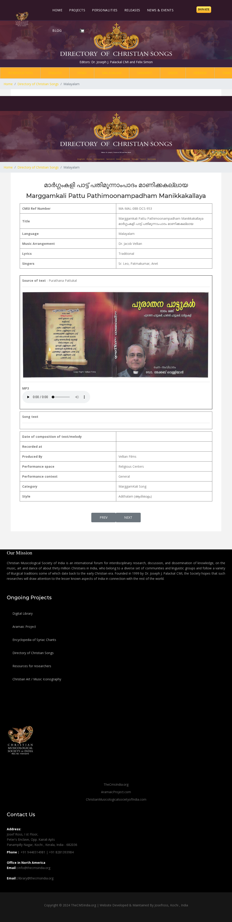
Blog (57, 30)
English (55, 73)
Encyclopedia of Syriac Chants (34, 640)
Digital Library (22, 613)
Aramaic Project (24, 626)
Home (57, 10)
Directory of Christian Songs (33, 653)
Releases (132, 10)
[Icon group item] (11, 888)
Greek (173, 73)
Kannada (151, 159)
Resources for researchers (31, 666)
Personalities (105, 10)
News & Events (160, 10)
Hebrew (200, 73)
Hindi (81, 73)
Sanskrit (144, 73)
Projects (77, 10)
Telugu (135, 159)
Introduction (20, 73)
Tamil (143, 159)
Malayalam (111, 73)
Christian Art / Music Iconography (36, 679)
